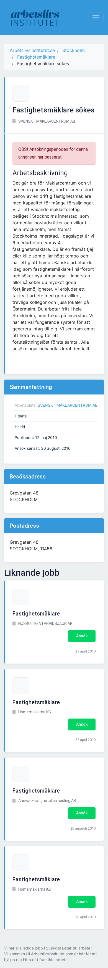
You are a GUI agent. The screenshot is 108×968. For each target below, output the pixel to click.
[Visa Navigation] (96, 17)
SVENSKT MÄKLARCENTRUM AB (67, 405)
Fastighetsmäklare (36, 613)
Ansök (82, 636)
